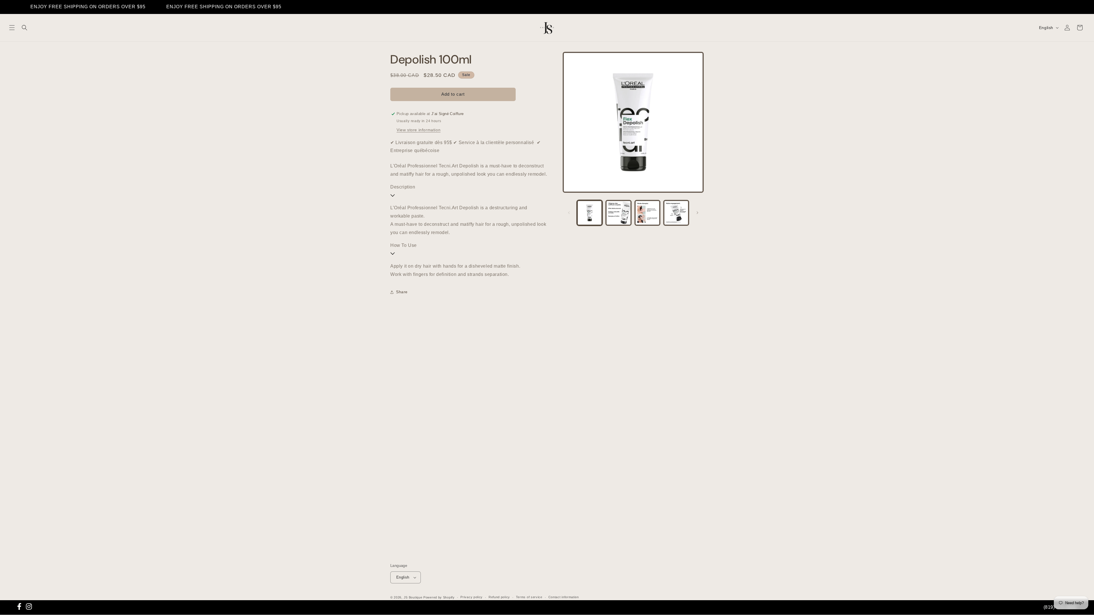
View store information (418, 130)
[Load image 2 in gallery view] (618, 213)
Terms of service (529, 597)
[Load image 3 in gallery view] (647, 213)
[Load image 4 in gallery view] (676, 213)
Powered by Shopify (439, 597)
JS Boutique (413, 597)
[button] (12, 27)
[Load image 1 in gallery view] (590, 213)
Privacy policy (471, 597)
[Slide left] (569, 212)
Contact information (563, 597)
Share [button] (402, 292)
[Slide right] (697, 212)
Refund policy (499, 597)
